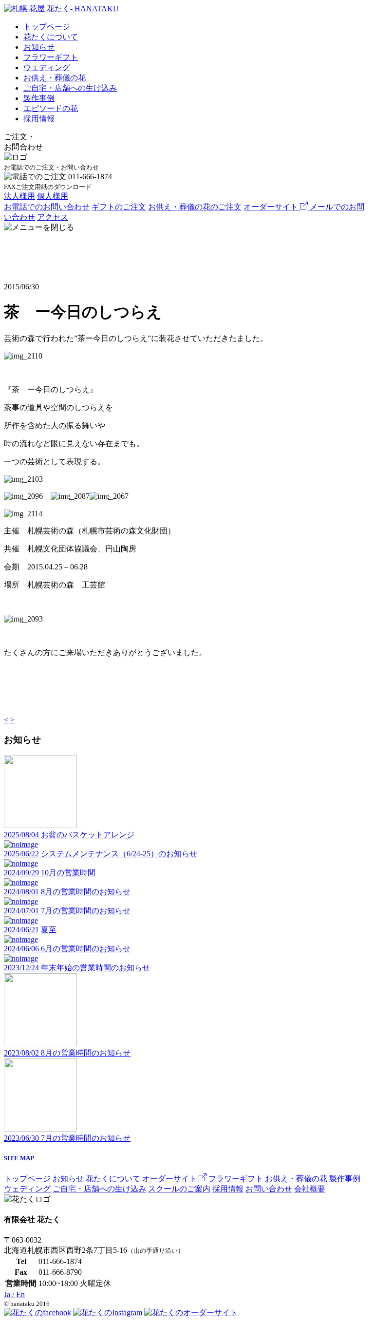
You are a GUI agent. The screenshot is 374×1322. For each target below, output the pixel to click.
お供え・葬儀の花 (54, 78)
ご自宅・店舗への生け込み (70, 88)
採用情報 (39, 118)
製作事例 (39, 98)
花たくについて (50, 37)
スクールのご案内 (179, 1189)
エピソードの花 (50, 108)
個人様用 (52, 196)
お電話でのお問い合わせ (47, 207)
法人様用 (19, 196)
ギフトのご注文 (119, 207)
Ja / (14, 1294)
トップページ (46, 26)
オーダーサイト (271, 207)
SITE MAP (19, 1158)
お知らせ (39, 47)
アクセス (52, 217)
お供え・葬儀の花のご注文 (195, 207)
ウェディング (46, 67)
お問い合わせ (268, 1189)
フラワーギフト (50, 57)
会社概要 (309, 1189)
